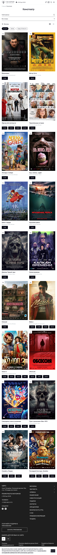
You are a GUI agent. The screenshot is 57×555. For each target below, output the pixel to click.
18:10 (25, 376)
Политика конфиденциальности (8, 544)
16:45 (32, 78)
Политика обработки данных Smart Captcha (28, 544)
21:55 (32, 227)
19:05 (11, 476)
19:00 (17, 128)
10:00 (4, 426)
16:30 (52, 327)
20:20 (32, 376)
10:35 (4, 177)
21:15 (39, 376)
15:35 (18, 376)
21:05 (4, 78)
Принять (53, 551)
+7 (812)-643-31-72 (7, 502)
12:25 (45, 476)
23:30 (46, 376)
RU (3, 539)
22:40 (24, 128)
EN (8, 539)
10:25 (4, 376)
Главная (4, 6)
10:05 (32, 327)
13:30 (17, 426)
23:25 (32, 177)
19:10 (4, 327)
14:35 (11, 128)
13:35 (52, 476)
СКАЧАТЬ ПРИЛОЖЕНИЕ (14, 529)
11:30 (4, 128)
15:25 (45, 327)
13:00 (11, 376)
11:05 (4, 227)
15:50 (4, 476)
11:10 (39, 476)
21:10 (18, 476)
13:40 (32, 128)
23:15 (4, 277)
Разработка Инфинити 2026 (47, 544)
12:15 (11, 426)
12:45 (38, 327)
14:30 (24, 426)
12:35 (32, 277)
